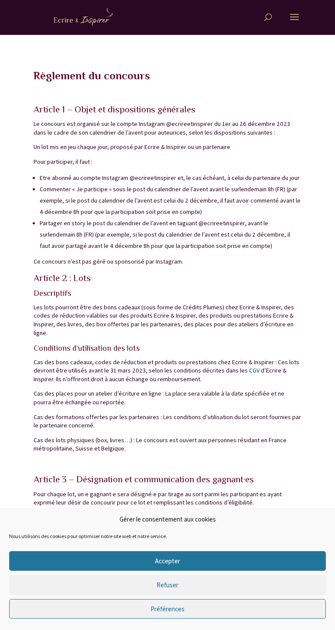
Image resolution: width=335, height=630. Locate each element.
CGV (254, 370)
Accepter (167, 561)
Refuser (167, 585)
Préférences (167, 609)
